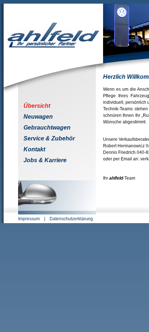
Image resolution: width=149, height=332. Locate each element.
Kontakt (34, 149)
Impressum (29, 218)
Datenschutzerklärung (71, 218)
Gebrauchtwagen (47, 127)
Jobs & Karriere (45, 160)
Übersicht (37, 106)
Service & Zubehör (49, 138)
